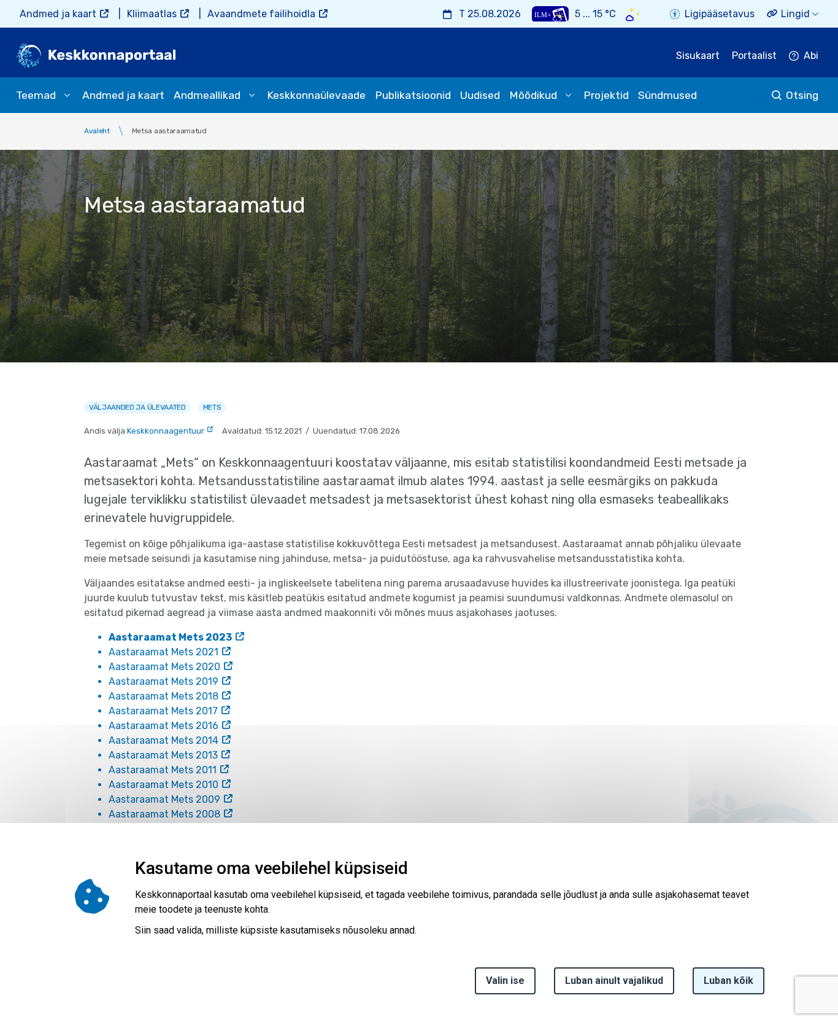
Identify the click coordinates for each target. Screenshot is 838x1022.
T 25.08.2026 (490, 14)
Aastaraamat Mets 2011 (163, 770)
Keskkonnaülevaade (316, 95)
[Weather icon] (633, 14)
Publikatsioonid (413, 95)
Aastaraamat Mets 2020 (164, 667)
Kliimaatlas (152, 14)
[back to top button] (785, 956)
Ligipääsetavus (720, 14)
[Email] (13, 968)
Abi (811, 55)
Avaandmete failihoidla (261, 14)
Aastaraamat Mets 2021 (163, 652)
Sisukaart (698, 55)
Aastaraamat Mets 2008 (164, 814)
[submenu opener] (67, 95)
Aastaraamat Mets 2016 (163, 725)
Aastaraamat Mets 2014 (163, 740)
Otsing (802, 95)
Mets (212, 407)
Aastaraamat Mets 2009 (164, 799)
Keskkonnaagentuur (165, 430)
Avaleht (97, 131)
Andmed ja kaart (58, 14)
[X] (13, 909)
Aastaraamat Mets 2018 (163, 696)
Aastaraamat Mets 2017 (163, 711)
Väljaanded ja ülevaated (137, 407)
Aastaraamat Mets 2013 (163, 755)
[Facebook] (13, 879)
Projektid (606, 95)
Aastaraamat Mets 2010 (163, 784)
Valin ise (505, 980)
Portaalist (754, 55)
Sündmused (667, 95)
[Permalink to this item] (411, 868)
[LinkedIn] (13, 938)
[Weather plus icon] (550, 13)
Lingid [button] (795, 14)
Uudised (480, 95)
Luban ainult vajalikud (614, 980)
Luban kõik (728, 980)
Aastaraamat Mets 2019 (163, 681)
